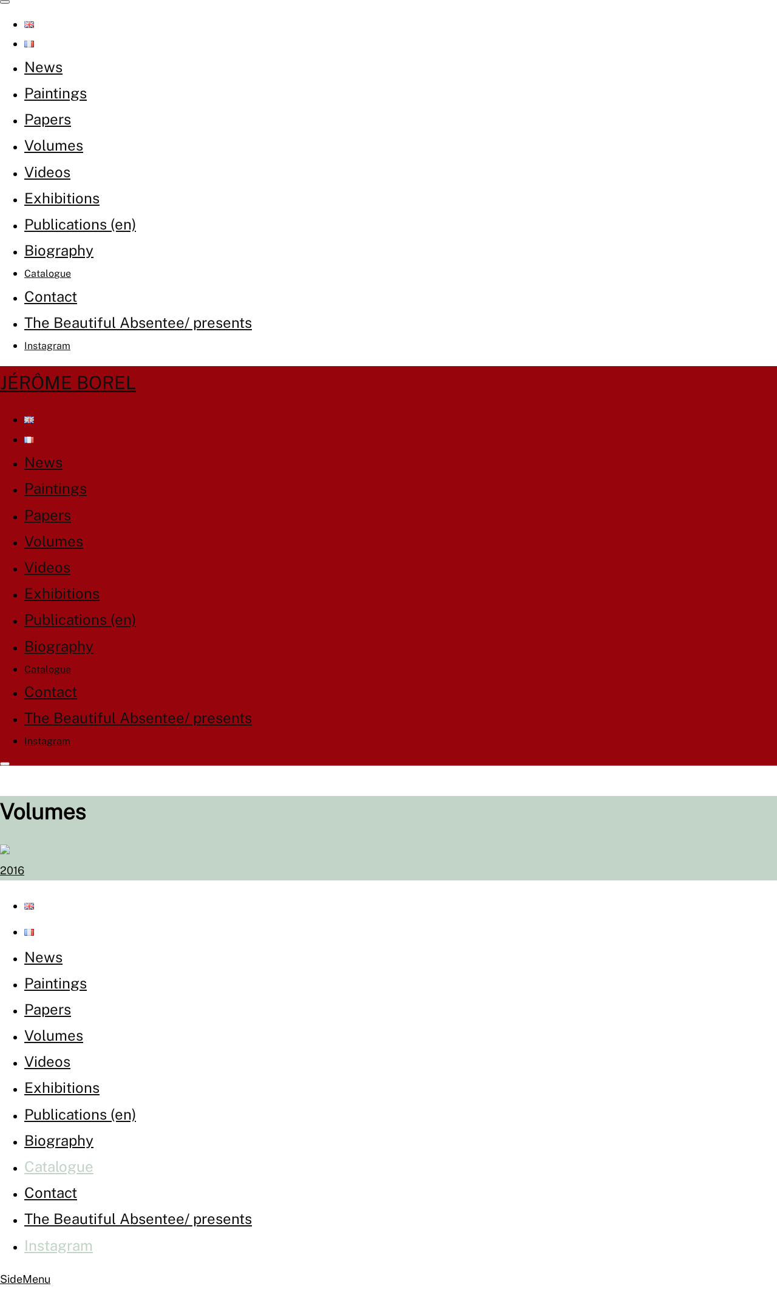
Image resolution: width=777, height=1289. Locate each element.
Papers (47, 119)
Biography (58, 250)
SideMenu (25, 1279)
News (43, 66)
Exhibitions (62, 197)
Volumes (53, 145)
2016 (12, 870)
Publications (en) (80, 224)
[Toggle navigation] (5, 2)
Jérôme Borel (68, 382)
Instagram (47, 346)
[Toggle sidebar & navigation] (5, 764)
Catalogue (47, 273)
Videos (47, 171)
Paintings (55, 92)
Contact (50, 296)
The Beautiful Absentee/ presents (138, 322)
